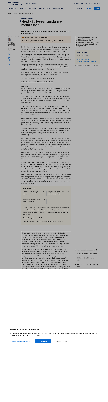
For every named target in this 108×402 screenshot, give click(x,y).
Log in (97, 8)
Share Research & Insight (25, 13)
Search (79, 8)
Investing (11, 8)
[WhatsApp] (9, 60)
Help (90, 3)
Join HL (89, 8)
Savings (21, 8)
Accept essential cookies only (21, 341)
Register (76, 3)
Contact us (97, 3)
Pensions (32, 8)
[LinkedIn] (9, 54)
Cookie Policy (38, 335)
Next (23, 47)
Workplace (35, 3)
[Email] (9, 57)
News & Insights (58, 8)
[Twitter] (9, 64)
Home (9, 13)
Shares (15, 13)
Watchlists (84, 3)
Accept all (43, 341)
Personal (27, 3)
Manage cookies (61, 341)
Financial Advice (44, 8)
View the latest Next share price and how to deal (37, 82)
